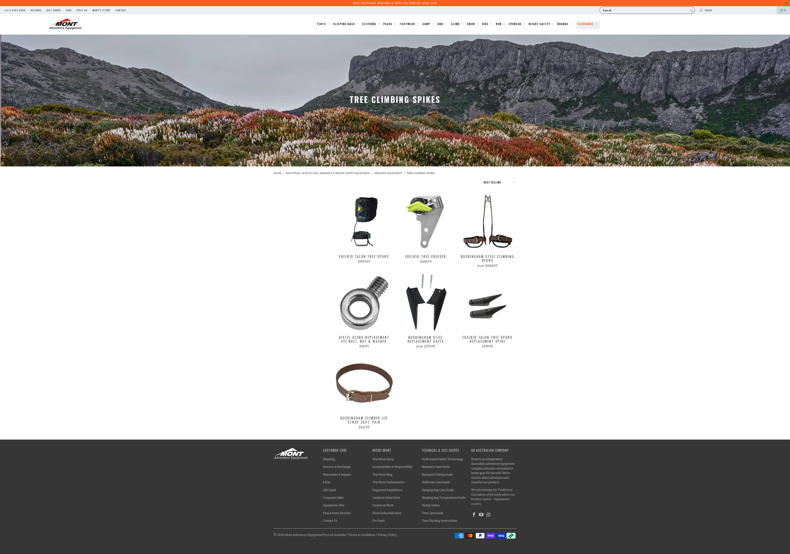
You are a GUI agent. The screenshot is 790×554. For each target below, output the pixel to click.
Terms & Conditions (361, 535)
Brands (563, 24)
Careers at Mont (383, 505)
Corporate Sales (333, 497)
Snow (471, 24)
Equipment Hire (333, 505)
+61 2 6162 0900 (15, 10)
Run (499, 24)
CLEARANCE (586, 24)
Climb (456, 24)
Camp (426, 24)
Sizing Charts (431, 505)
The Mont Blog (382, 474)
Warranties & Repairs (337, 474)
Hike (441, 24)
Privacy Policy (387, 535)
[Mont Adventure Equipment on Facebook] (474, 514)
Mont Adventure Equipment (304, 535)
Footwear (408, 24)
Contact (121, 10)
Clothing (369, 24)
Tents (322, 24)
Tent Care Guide (432, 513)
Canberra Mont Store (386, 497)
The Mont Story (383, 459)
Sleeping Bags (344, 24)
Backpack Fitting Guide (437, 474)
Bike (485, 24)
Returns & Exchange (337, 467)
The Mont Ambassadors (388, 482)
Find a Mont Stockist (337, 513)
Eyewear (515, 24)
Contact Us (330, 521)
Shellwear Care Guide (436, 482)
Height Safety (540, 24)
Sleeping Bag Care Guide (438, 490)
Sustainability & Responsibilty (392, 467)
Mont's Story (101, 10)
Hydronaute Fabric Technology (442, 459)
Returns (36, 10)
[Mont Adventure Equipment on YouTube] (481, 514)
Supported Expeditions (387, 490)
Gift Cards (53, 10)
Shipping (329, 459)
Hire (69, 10)
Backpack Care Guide (436, 467)
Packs (388, 24)
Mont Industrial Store (386, 513)
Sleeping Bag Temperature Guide (443, 497)
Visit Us (82, 10)
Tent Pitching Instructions (439, 521)
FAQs (326, 482)
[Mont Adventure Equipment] (65, 24)
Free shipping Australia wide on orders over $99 (395, 3)
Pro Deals (378, 521)
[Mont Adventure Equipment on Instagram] (488, 514)
